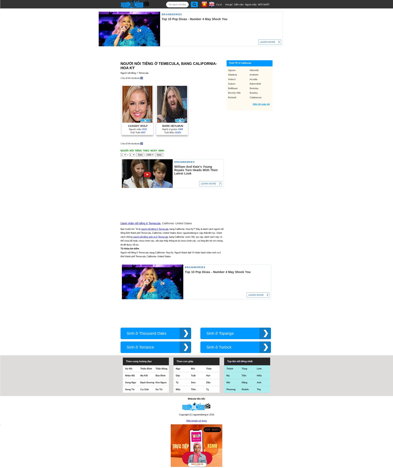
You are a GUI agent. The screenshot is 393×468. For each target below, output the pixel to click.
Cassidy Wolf (138, 126)
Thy (259, 389)
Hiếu (259, 375)
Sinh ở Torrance (140, 347)
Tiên (244, 375)
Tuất (193, 375)
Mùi (193, 368)
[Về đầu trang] (390, 465)
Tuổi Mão (172, 132)
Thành (229, 368)
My (228, 375)
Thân (209, 368)
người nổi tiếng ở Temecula (154, 229)
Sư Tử (159, 389)
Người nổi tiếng (128, 73)
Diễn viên (238, 4)
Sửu (193, 382)
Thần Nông (161, 368)
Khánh (245, 389)
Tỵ (207, 389)
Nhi (228, 382)
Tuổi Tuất (138, 132)
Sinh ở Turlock (219, 347)
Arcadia (253, 79)
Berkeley (254, 88)
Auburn (231, 83)
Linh (259, 368)
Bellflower (233, 88)
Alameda (254, 70)
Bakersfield (255, 83)
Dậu (178, 375)
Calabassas (256, 97)
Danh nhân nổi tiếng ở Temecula (140, 223)
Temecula (143, 73)
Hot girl (228, 4)
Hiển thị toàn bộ (261, 104)
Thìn (193, 389)
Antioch (232, 79)
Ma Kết (144, 375)
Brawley (254, 92)
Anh (259, 382)
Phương (230, 389)
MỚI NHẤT (264, 4)
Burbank (232, 97)
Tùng (244, 368)
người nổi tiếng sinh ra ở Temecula (150, 237)
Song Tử (129, 389)
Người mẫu (251, 4)
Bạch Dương (147, 382)
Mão (178, 389)
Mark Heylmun (172, 126)
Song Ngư (130, 382)
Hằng (244, 382)
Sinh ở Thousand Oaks (146, 333)
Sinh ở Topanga (220, 333)
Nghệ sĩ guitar (172, 129)
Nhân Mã (130, 375)
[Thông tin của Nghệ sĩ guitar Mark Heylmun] (172, 122)
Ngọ (178, 368)
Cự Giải (144, 389)
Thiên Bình (146, 368)
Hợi (208, 375)
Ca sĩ (219, 4)
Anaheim (254, 74)
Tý (177, 382)
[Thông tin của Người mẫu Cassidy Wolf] (137, 122)
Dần (208, 382)
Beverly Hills (234, 92)
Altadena (232, 74)
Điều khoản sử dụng (196, 420)
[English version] (212, 6)
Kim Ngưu (161, 382)
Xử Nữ (128, 368)
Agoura (231, 70)
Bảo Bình (160, 375)
